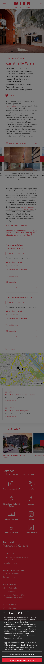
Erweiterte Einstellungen (22, 654)
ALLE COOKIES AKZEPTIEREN (22, 660)
